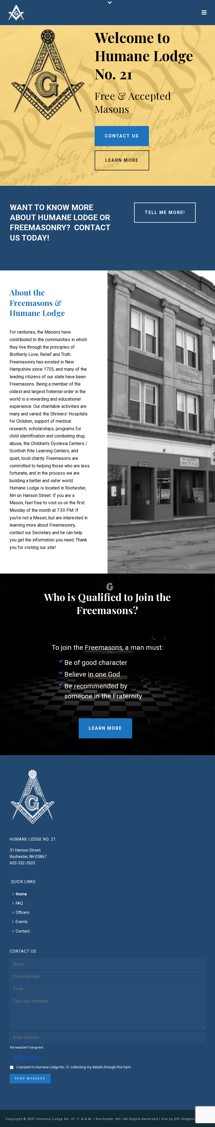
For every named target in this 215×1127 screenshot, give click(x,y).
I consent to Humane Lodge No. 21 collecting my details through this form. (74, 1067)
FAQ (19, 903)
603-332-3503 (22, 863)
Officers (22, 912)
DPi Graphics (185, 1119)
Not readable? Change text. (27, 1047)
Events (22, 921)
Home (21, 894)
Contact (23, 931)
